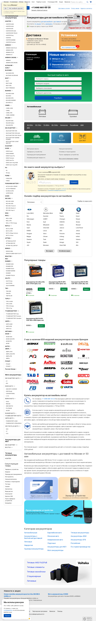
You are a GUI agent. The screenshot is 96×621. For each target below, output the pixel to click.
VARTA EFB (9, 326)
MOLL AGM (9, 218)
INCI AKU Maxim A (11, 208)
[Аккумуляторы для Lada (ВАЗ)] (33, 209)
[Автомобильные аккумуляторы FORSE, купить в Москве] (50, 349)
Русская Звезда (10, 369)
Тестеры (7, 484)
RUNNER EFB (9, 266)
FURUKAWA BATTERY (12, 183)
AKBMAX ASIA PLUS (11, 48)
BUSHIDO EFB (9, 98)
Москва (6, 2)
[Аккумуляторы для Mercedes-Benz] (50, 209)
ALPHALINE (8, 65)
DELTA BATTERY (10, 128)
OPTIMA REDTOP (10, 243)
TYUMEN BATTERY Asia (12, 314)
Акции (61, 2)
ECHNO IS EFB (10, 191)
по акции (38, 24)
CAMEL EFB (9, 112)
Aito (77, 245)
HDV (7, 429)
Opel (28, 227)
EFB (28, 128)
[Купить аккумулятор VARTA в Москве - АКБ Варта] (66, 387)
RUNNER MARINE (10, 271)
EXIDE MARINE (10, 153)
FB (6, 167)
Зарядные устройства (11, 469)
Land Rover (79, 227)
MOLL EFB (8, 220)
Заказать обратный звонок (39, 10)
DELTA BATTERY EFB (11, 131)
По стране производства (80, 547)
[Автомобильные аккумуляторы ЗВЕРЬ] (50, 368)
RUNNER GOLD (10, 268)
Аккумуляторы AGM (78, 536)
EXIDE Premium (10, 158)
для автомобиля (46, 21)
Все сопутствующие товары (68, 158)
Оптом (21, 2)
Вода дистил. (9, 491)
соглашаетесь (8, 610)
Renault (78, 225)
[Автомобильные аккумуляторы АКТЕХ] (50, 363)
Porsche (62, 233)
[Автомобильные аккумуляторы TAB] (33, 375)
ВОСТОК (8, 447)
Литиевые (31, 581)
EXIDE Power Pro (10, 156)
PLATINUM (9, 408)
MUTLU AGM (9, 228)
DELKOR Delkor (10, 123)
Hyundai (45, 216)
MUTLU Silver (9, 235)
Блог (33, 2)
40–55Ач (30, 125)
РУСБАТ (7, 361)
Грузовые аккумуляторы (34, 549)
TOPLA (7, 298)
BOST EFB (8, 85)
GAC (61, 230)
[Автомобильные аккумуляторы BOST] (83, 369)
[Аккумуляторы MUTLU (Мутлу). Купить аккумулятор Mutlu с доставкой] (83, 375)
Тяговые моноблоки (36, 572)
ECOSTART (8, 146)
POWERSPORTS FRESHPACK (13, 423)
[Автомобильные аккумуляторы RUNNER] (83, 356)
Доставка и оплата (64, 8)
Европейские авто (54, 533)
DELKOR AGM (9, 120)
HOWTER (8, 21)
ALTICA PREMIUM (10, 188)
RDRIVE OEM (9, 251)
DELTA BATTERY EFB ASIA (13, 133)
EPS (7, 383)
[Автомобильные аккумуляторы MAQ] (33, 356)
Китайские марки (64, 251)
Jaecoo (62, 227)
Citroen (45, 236)
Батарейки (8, 503)
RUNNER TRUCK (10, 275)
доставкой (57, 21)
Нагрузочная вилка (11, 479)
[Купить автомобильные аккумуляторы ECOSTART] (32, 350)
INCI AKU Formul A (11, 205)
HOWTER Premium (11, 42)
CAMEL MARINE (10, 115)
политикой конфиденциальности (57, 190)
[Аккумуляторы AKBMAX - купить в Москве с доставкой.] (33, 343)
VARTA (7, 321)
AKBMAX (8, 45)
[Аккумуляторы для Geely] (83, 209)
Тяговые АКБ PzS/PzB (37, 562)
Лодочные (61, 140)
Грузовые (73, 116)
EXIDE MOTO (9, 386)
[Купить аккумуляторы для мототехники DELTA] (83, 344)
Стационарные (34, 576)
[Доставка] (40, 41)
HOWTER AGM (10, 24)
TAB (6, 288)
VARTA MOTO (9, 418)
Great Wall (63, 245)
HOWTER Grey (10, 35)
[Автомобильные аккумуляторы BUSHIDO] (66, 344)
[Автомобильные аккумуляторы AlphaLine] (66, 368)
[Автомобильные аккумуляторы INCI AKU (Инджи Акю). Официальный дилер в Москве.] (50, 375)
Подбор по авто (41, 2)
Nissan (78, 219)
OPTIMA (7, 238)
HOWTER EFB (9, 28)
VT (6, 431)
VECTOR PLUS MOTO (12, 426)
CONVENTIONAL (10, 393)
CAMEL (7, 105)
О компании (13, 2)
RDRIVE (7, 248)
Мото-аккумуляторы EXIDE (58, 594)
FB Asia (8, 173)
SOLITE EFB (9, 283)
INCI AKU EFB (9, 203)
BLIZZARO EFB (10, 73)
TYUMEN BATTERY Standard (13, 318)
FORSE (7, 175)
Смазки (7, 486)
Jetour (78, 230)
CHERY (45, 219)
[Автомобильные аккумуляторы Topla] (32, 369)
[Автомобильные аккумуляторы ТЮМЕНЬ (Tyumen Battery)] (66, 375)
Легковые (42, 116)
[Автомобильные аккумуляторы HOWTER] (83, 349)
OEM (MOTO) (9, 406)
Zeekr (45, 242)
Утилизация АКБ (52, 2)
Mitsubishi (46, 225)
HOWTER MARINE (10, 40)
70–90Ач (46, 125)
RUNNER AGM (10, 264)
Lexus (45, 230)
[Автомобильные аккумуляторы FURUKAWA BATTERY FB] (32, 388)
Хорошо (7, 615)
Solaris (62, 225)
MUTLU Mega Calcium (12, 233)
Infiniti (78, 236)
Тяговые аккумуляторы (11, 454)
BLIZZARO (8, 70)
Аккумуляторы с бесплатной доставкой (33, 537)
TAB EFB (8, 293)
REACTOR (8, 256)
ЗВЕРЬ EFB (9, 356)
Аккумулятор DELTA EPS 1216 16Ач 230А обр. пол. (79, 282)
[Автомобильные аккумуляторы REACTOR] (66, 356)
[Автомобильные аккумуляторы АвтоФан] (33, 363)
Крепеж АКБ (9, 496)
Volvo (44, 233)
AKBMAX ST (9, 54)
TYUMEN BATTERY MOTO (13, 415)
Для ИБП (82, 140)
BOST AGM (9, 83)
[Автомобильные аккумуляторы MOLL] (32, 382)
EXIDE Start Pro (10, 160)
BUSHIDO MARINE (11, 100)
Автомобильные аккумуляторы (11, 17)
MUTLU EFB (9, 231)
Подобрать (58, 98)
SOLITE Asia (9, 281)
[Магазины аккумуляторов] (70, 61)
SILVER (8, 410)
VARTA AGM (9, 324)
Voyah (28, 242)
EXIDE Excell (9, 151)
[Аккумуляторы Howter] (76, 21)
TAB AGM (8, 291)
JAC (28, 245)
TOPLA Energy (10, 306)
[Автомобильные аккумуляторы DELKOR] (50, 381)
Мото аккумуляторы (13, 375)
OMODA (62, 222)
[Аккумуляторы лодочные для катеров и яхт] (61, 136)
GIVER (7, 196)
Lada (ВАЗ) (30, 213)
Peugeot (29, 233)
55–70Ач (38, 125)
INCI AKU (8, 198)
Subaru (78, 239)
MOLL (7, 215)
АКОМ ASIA (9, 336)
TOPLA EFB (9, 303)
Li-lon (7, 396)
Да (5, 8)
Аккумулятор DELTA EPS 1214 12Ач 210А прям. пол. (57, 282)
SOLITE (7, 278)
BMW (61, 213)
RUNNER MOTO (10, 413)
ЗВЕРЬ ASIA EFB (10, 354)
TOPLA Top (9, 308)
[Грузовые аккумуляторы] (73, 112)
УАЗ (77, 242)
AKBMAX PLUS (10, 52)
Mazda (29, 225)
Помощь (59, 611)
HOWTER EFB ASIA (11, 31)
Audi (44, 222)
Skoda (78, 222)
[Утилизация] (35, 61)
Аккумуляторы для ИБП (56, 547)
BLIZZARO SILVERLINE (12, 75)
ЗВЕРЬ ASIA (9, 351)
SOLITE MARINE (10, 285)
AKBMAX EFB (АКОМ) (11, 62)
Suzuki (62, 239)
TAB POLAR (9, 295)
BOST (7, 78)
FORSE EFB (9, 178)
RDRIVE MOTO (9, 398)
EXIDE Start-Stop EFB (11, 165)
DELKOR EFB (9, 125)
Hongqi (62, 242)
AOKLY (7, 68)
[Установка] (75, 41)
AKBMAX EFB (9, 50)
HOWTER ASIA (10, 26)
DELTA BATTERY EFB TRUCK (13, 135)
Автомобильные (34, 107)
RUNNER (7, 261)
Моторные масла (33, 149)
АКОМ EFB (9, 341)
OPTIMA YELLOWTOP (12, 245)
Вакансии (67, 2)
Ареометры (8, 489)
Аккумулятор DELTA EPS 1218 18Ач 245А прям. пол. (35, 319)
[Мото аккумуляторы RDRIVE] (50, 356)
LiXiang (62, 236)
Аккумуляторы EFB (78, 540)
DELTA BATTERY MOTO (12, 378)
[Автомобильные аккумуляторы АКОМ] (83, 382)
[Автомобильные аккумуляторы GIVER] (66, 350)
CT (7, 381)
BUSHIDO (8, 90)
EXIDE (7, 148)
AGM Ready (9, 391)
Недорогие (64, 125)
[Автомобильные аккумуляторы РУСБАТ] (66, 362)
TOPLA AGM (9, 301)
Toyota (62, 216)
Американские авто (55, 540)
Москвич (46, 245)
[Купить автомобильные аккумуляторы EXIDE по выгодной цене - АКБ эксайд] (49, 388)
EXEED (29, 230)
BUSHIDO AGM (10, 93)
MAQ (6, 213)
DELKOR (7, 118)
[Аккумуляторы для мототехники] (37, 136)
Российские (74, 125)
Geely (77, 213)
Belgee (29, 236)
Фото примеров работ (69, 47)
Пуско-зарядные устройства (69, 154)
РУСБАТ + (8, 366)
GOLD (7, 401)
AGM (82, 125)
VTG (7, 433)
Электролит (8, 494)
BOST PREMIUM (10, 88)
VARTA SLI (8, 328)
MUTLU (7, 226)
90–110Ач (55, 125)
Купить (41, 289)
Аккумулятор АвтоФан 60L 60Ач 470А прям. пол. (35, 282)
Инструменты (9, 476)
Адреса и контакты (86, 8)
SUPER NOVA (9, 193)
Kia (28, 216)
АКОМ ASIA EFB (10, 339)
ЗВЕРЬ (7, 348)
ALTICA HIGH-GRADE (11, 186)
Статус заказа (75, 8)
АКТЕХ (7, 346)
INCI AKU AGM (10, 201)
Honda (78, 233)
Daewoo (29, 239)
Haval (77, 216)
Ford (28, 222)
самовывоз (48, 24)
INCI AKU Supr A (10, 210)
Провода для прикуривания (13, 474)
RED (6, 258)
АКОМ (7, 334)
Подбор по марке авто (85, 201)
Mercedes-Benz (48, 213)
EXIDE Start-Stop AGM (12, 162)
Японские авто (53, 536)
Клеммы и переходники (12, 481)
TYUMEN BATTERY (11, 311)
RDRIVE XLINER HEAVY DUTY (14, 253)
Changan (62, 219)
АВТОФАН (8, 331)
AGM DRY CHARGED (11, 389)
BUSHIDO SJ (9, 102)
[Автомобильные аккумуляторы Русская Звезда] (84, 363)
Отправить (74, 182)
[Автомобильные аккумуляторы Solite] (67, 382)
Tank (44, 239)
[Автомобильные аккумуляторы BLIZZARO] (50, 343)
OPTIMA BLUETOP (11, 241)
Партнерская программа (39, 611)
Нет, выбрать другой (15, 8)
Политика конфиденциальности (34, 614)
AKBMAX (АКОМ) (10, 57)
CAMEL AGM (9, 108)
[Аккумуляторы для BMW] (66, 209)
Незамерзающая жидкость (36, 157)
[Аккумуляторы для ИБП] (82, 137)
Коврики (7, 472)
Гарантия (27, 2)
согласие (63, 188)
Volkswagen (30, 219)
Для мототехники (36, 140)
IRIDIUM (8, 403)
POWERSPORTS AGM (11, 421)
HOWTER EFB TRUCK (11, 33)
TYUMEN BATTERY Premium (13, 316)
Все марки (49, 251)
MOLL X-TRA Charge (11, 223)
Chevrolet (46, 227)
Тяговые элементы (35, 567)
